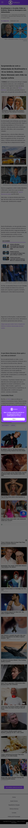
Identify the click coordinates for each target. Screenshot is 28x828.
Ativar (14, 419)
